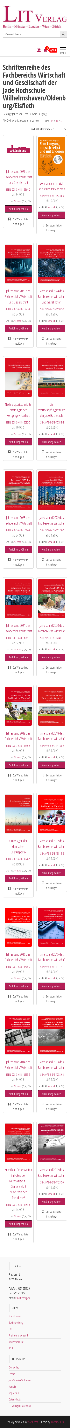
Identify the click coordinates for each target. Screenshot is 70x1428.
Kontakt (12, 1386)
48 (57, 121)
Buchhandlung (16, 1322)
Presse (12, 1374)
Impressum (14, 1393)
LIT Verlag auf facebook (20, 1406)
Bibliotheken (15, 1316)
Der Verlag (14, 1367)
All (62, 121)
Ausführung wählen (18, 209)
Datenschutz (15, 1399)
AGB (11, 1348)
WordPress (32, 1422)
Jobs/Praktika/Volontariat (20, 1380)
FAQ (10, 1329)
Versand (17, 201)
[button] (18, 221)
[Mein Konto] (39, 50)
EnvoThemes (57, 1422)
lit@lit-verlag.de (23, 1298)
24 (52, 121)
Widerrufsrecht (16, 1342)
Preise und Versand (18, 1335)
